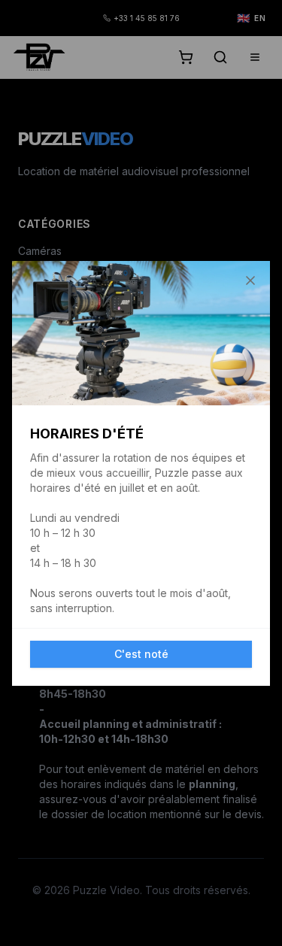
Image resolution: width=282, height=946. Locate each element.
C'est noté (141, 653)
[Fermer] (250, 280)
